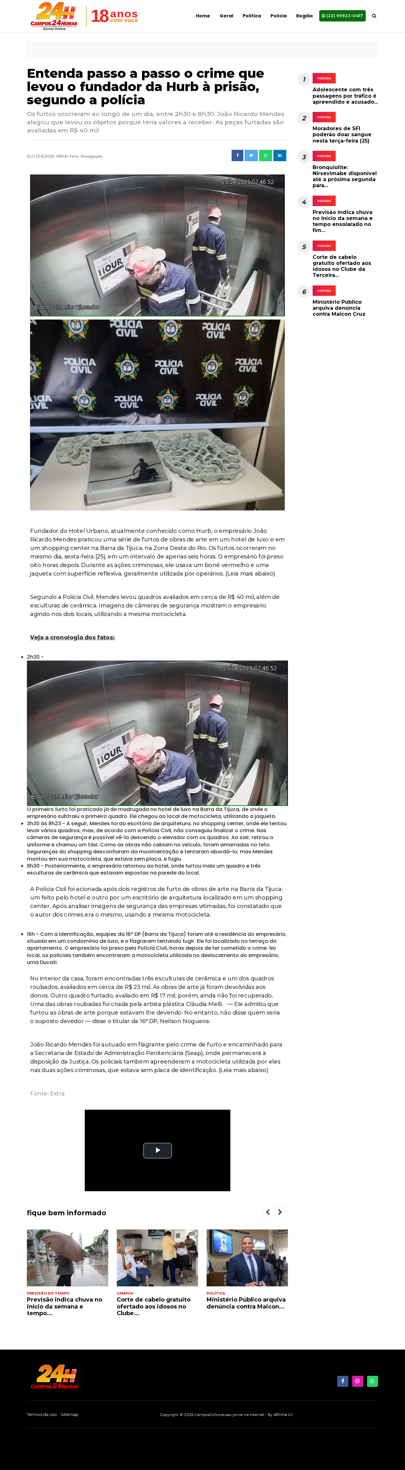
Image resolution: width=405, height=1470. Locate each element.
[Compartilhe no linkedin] (279, 155)
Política (252, 16)
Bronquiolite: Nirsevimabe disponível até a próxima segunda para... (345, 176)
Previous (273, 1213)
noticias (324, 78)
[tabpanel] (67, 1275)
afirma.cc (283, 1414)
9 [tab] (191, 1326)
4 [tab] (143, 1326)
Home (203, 16)
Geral (226, 16)
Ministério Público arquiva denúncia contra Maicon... (246, 1303)
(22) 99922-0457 (344, 15)
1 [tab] (115, 1326)
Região (304, 16)
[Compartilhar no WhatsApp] (265, 155)
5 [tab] (153, 1326)
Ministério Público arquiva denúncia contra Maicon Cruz (339, 308)
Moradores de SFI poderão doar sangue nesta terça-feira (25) (342, 134)
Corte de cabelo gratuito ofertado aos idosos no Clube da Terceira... (342, 266)
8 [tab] (181, 1326)
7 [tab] (172, 1326)
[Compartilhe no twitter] (251, 155)
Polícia (279, 16)
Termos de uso (42, 1414)
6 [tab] (162, 1326)
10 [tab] (200, 1326)
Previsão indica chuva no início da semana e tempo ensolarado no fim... (343, 221)
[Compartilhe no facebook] (237, 155)
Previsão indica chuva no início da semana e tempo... (64, 1306)
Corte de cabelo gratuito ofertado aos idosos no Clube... (153, 1306)
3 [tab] (134, 1326)
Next (285, 1213)
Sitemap (69, 1414)
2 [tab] (124, 1326)
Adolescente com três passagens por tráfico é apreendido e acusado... (345, 96)
